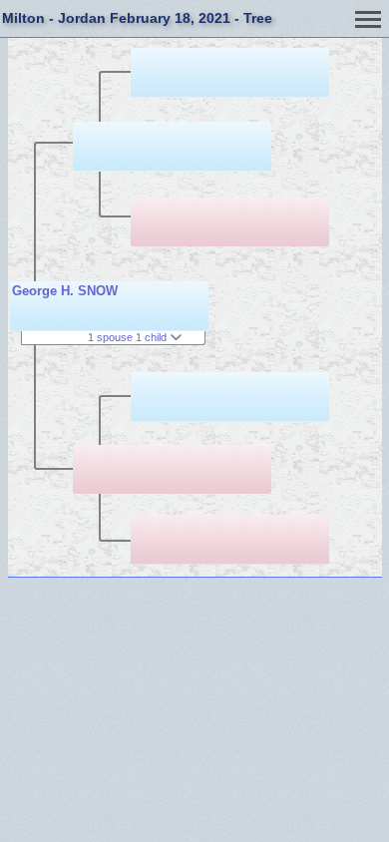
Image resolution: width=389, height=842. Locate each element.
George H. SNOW (65, 290)
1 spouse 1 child (129, 337)
